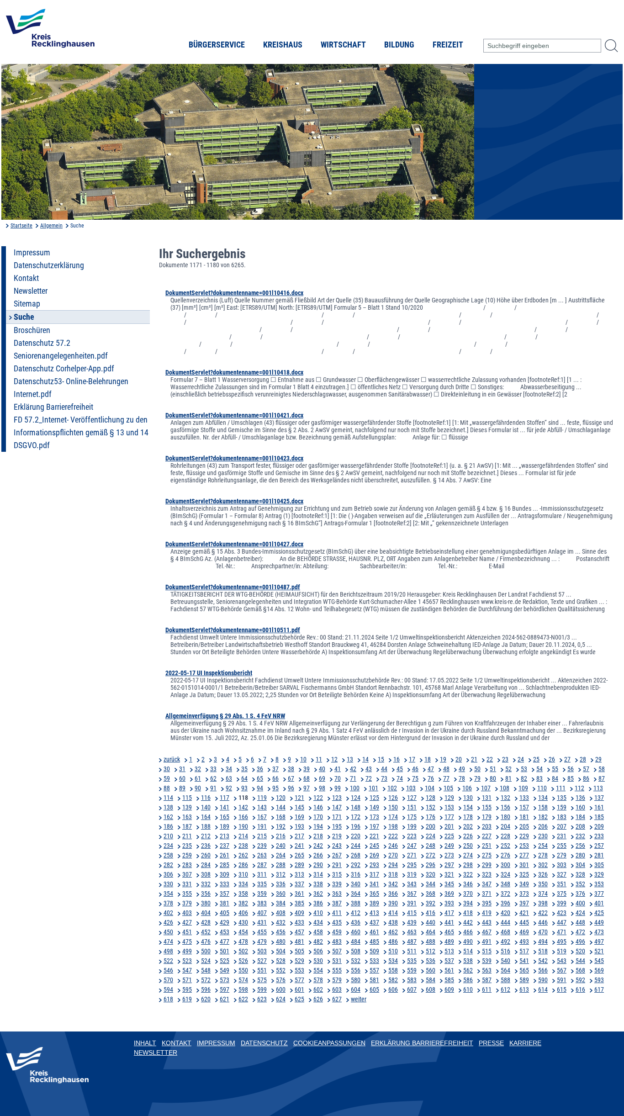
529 (299, 960)
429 (224, 922)
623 (262, 999)
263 (262, 855)
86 (586, 778)
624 (281, 999)
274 (468, 855)
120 (281, 797)
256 (580, 845)
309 (224, 874)
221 (374, 836)
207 (561, 826)
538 (468, 960)
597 (224, 989)
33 (213, 768)
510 (393, 951)
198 (393, 826)
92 (229, 788)
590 (543, 980)
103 (411, 788)
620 (206, 999)
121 (299, 797)
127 (412, 797)
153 (449, 807)
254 (543, 845)
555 (337, 970)
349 (524, 884)
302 (543, 864)
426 (168, 922)
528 (281, 960)
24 (521, 759)
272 (430, 855)
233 (599, 836)
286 (243, 864)
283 (187, 864)
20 (458, 759)
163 (187, 816)
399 (561, 903)
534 (393, 960)
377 (599, 893)
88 (167, 788)
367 (412, 893)
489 (449, 941)
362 (318, 893)
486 (393, 941)
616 (580, 989)
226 (468, 836)
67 (291, 778)
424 (580, 912)
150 (393, 807)
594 (168, 989)
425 (599, 912)
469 (524, 932)
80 (493, 778)
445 (524, 922)
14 (365, 759)
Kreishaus (282, 44)
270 (393, 855)
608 (430, 989)
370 (468, 893)
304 (580, 864)
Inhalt (145, 1043)
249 (449, 845)
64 (244, 778)
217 (299, 836)
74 (400, 778)
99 (337, 788)
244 (355, 845)
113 (598, 788)
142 (243, 807)
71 (353, 778)
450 (168, 932)
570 (168, 980)
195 (337, 826)
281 (599, 855)
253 (524, 845)
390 (393, 903)
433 (299, 922)
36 (260, 768)
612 (505, 989)
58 (601, 768)
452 (206, 932)
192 (281, 826)
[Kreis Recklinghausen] (50, 31)
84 (555, 778)
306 (168, 874)
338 (318, 884)
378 (168, 903)
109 (523, 788)
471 (561, 932)
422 (543, 912)
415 (412, 912)
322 (468, 874)
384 (281, 903)
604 (355, 989)
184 (580, 816)
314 (318, 874)
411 (337, 912)
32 (198, 768)
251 (487, 845)
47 (431, 768)
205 (524, 826)
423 (561, 912)
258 (168, 855)
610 (468, 989)
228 (505, 836)
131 (487, 797)
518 (543, 951)
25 (536, 759)
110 (542, 788)
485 (374, 941)
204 (505, 826)
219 (337, 836)
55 (555, 768)
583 (412, 980)
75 (415, 778)
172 (355, 816)
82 (524, 778)
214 (243, 836)
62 (213, 778)
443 (487, 922)
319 (412, 874)
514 (468, 951)
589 (524, 980)
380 (206, 903)
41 (337, 768)
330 (168, 884)
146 (318, 807)
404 (206, 912)
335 (262, 884)
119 (262, 797)
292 (355, 864)
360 (281, 893)
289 (299, 864)
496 (580, 941)
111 (561, 788)
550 (243, 970)
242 (318, 845)
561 (449, 970)
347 (487, 884)
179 (487, 816)
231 (561, 836)
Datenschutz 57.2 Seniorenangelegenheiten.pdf (61, 349)
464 (430, 932)
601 (299, 989)
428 (206, 922)
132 (505, 797)
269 (374, 855)
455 (262, 932)
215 (262, 836)
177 (449, 816)
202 (468, 826)
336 (281, 884)
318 (393, 874)
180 (505, 816)
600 (281, 989)
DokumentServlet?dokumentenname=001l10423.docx (234, 458)
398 (543, 903)
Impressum (32, 252)
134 (543, 797)
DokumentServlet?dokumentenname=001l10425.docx (234, 501)
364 (355, 893)
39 (306, 768)
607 (412, 989)
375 (561, 893)
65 (260, 778)
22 (490, 759)
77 (446, 778)
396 (505, 903)
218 (318, 836)
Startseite (21, 225)
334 (243, 884)
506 (318, 951)
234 (168, 845)
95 (275, 788)
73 (384, 778)
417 (449, 912)
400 (580, 903)
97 (306, 788)
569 (599, 970)
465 (449, 932)
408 (281, 912)
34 (229, 768)
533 (374, 960)
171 (337, 816)
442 (468, 922)
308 (206, 874)
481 (299, 941)
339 (337, 884)
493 (524, 941)
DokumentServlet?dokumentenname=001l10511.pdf (232, 630)
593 (599, 980)
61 (198, 778)
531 (337, 960)
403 (187, 912)
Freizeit (448, 44)
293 (374, 864)
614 (543, 989)
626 (318, 999)
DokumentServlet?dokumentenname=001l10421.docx (234, 415)
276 (505, 855)
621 (224, 999)
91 (213, 788)
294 (393, 864)
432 (281, 922)
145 (299, 807)
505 (299, 951)
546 (168, 970)
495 (561, 941)
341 (374, 884)
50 (477, 768)
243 (337, 845)
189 (224, 826)
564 (505, 970)
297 (449, 864)
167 (262, 816)
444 (505, 922)
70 (337, 778)
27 (567, 759)
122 (318, 797)
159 (561, 807)
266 (318, 855)
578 (318, 980)
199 (412, 826)
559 (412, 970)
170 (318, 816)
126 (393, 797)
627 (337, 999)
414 (393, 912)
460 (355, 932)
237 (224, 845)
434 (318, 922)
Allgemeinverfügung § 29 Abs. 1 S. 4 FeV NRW (225, 715)
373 (524, 893)
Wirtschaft (343, 44)
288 (281, 864)
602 (318, 989)
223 (412, 836)
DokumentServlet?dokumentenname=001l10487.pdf (232, 587)
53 (524, 768)
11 (319, 759)
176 (430, 816)
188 (206, 826)
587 (487, 980)
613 (524, 989)
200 (430, 826)
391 (412, 903)
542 (543, 960)
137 (599, 797)
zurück (172, 759)
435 (337, 922)
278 (543, 855)
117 (224, 797)
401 (599, 903)
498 (168, 951)
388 (355, 903)
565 (524, 970)
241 (299, 845)
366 (393, 893)
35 (244, 768)
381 (224, 903)
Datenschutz (264, 1043)
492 (505, 941)
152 (430, 807)
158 (543, 807)
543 (561, 960)
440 (430, 922)
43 (368, 768)
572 (206, 980)
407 (262, 912)
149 (374, 807)
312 (281, 874)
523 (187, 960)
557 (374, 970)
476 (206, 941)
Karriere (525, 1043)
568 (580, 970)
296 (430, 864)
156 (505, 807)
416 (430, 912)
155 (487, 807)
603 (337, 989)
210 (168, 836)
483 (337, 941)
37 (275, 768)
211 (187, 836)
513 (449, 951)
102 (392, 788)
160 (580, 807)
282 (168, 864)
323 (487, 874)
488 (430, 941)
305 (599, 864)
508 (355, 951)
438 (393, 922)
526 (243, 960)
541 (524, 960)
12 (334, 759)
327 (561, 874)
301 (524, 864)
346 (468, 884)
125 (374, 797)
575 (262, 980)
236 (206, 845)
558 (393, 970)
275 (487, 855)
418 (468, 912)
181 (524, 816)
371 (487, 893)
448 (580, 922)
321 (449, 874)
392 (430, 903)
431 (262, 922)
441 (449, 922)
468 (505, 932)
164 (206, 816)
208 (580, 826)
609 (449, 989)
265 (299, 855)
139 (187, 807)
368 (430, 893)
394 (468, 903)
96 (291, 788)
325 (524, 874)
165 (224, 816)
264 (281, 855)
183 (561, 816)
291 (337, 864)
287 (262, 864)
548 (206, 970)
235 (187, 845)
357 (224, 893)
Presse (491, 1043)
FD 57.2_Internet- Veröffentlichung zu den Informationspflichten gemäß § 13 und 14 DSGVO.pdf (81, 432)
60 (182, 778)
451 (187, 932)
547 (187, 970)
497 (599, 941)
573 (224, 980)
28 (583, 759)
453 (224, 932)
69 (322, 778)
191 (262, 826)
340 (355, 884)
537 (449, 960)
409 (299, 912)
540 (505, 960)
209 (599, 826)
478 (243, 941)
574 (243, 980)
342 (393, 884)
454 (243, 932)
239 (262, 845)
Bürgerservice (217, 44)
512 (430, 951)
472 (580, 932)
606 (393, 989)
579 (337, 980)
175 (412, 816)
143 (262, 807)
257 (599, 845)
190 (243, 826)
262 (243, 855)
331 (187, 884)
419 (487, 912)
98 (322, 788)
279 (561, 855)
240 (281, 845)
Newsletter (31, 291)
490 (468, 941)
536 (430, 960)
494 (543, 941)
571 (187, 980)
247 (412, 845)
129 (449, 797)
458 (318, 932)
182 (543, 816)
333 (224, 884)
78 (462, 778)
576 (281, 980)
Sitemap (27, 303)
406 (243, 912)
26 (552, 759)
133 (524, 797)
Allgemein (51, 225)
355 (187, 893)
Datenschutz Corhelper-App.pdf (64, 368)
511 (412, 951)
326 (543, 874)
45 (400, 768)
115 (187, 797)
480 (281, 941)
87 (601, 778)
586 (468, 980)
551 (262, 970)
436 (355, 922)
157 (524, 807)
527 (262, 960)
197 (374, 826)
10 (303, 759)
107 (486, 788)
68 (306, 778)
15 (381, 759)
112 (579, 788)
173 (374, 816)
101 (373, 788)
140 (206, 807)
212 (206, 836)
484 (355, 941)
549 (224, 970)
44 (384, 768)
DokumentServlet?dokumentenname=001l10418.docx (234, 372)
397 (524, 903)
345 (449, 884)
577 (299, 980)
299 (487, 864)
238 (243, 845)
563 (487, 970)
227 (487, 836)
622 (243, 999)
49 (462, 768)
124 (355, 797)
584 (430, 980)
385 (299, 903)
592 (580, 980)
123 (337, 797)
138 (168, 807)
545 (599, 960)
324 (505, 874)
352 (580, 884)
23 (505, 759)
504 (281, 951)
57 (586, 768)
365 (374, 893)
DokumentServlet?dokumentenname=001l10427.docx (234, 544)
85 (570, 778)
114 (168, 797)
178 (468, 816)
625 (299, 999)
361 (299, 893)
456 (281, 932)
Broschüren (32, 330)
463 (412, 932)
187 (187, 826)
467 (487, 932)
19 (443, 759)
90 (198, 788)
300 (505, 864)
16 (396, 759)
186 (168, 826)
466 (468, 932)
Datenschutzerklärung (49, 265)
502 (243, 951)
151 (412, 807)
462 (393, 932)
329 (599, 874)
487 (412, 941)
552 (281, 970)
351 (561, 884)
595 (187, 989)
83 (539, 778)
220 (355, 836)
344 (430, 884)
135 (561, 797)
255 (561, 845)
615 (561, 989)
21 (474, 759)
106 (467, 788)
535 (412, 960)
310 (243, 874)
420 (505, 912)
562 (468, 970)
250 (468, 845)
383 (262, 903)
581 (374, 980)
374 (543, 893)
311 (262, 874)
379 (187, 903)
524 (206, 960)
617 (599, 989)
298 (468, 864)
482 (318, 941)
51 (493, 768)
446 (543, 922)
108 (504, 788)
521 (599, 951)
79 (477, 778)
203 (487, 826)
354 (168, 893)
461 (374, 932)
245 (374, 845)
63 (229, 778)
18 (427, 759)
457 (299, 932)
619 (187, 999)
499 (187, 951)
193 (299, 826)
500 (206, 951)
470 (543, 932)
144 (281, 807)
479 (262, 941)
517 (524, 951)
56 (570, 768)
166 (243, 816)
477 (224, 941)
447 (561, 922)
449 (599, 922)
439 (412, 922)
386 (318, 903)
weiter (358, 999)
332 (206, 884)
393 (449, 903)
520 (580, 951)
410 (318, 912)
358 (243, 893)
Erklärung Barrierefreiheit (53, 407)
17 (412, 759)
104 (429, 788)
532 (355, 960)
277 (524, 855)
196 (355, 826)
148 (355, 807)
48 (446, 768)
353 (599, 884)
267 (337, 855)
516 (505, 951)
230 (543, 836)
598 (243, 989)
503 (262, 951)
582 (393, 980)
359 (262, 893)
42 (353, 768)
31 (182, 768)
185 (599, 816)
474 (168, 941)
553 (299, 970)
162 (168, 816)
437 (374, 922)
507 (337, 951)
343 (412, 884)
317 (374, 874)
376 (580, 893)
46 (415, 768)
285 (224, 864)
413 (374, 912)
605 (374, 989)
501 (224, 951)
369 (449, 893)
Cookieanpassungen (329, 1043)
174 (393, 816)
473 (599, 932)
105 (448, 788)
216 (281, 836)
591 (561, 980)
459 (337, 932)
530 (318, 960)
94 (260, 788)
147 (337, 807)
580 (355, 980)
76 (431, 778)
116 (206, 797)
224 (430, 836)
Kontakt (26, 278)
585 (449, 980)
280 (580, 855)
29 (598, 759)
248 (430, 845)
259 (187, 855)
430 (243, 922)
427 (187, 922)
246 (393, 845)
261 (224, 855)
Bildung (399, 44)
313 (299, 874)
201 (449, 826)
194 (318, 826)
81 (508, 778)
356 (206, 893)
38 (291, 768)
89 (182, 788)
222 (393, 836)
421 (524, 912)
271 (412, 855)
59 (167, 778)
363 (337, 893)
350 (543, 884)
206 (543, 826)
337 (299, 884)
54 (539, 768)
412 (355, 912)
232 (580, 836)
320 (430, 874)
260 (206, 855)
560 (430, 970)
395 (487, 903)
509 (374, 951)
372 (505, 893)
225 (449, 836)
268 (355, 855)
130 (468, 797)
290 (318, 864)
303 (561, 864)
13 (350, 759)
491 (487, 941)
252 (505, 845)
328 (580, 874)
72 (368, 778)
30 (167, 768)
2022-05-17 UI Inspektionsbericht (208, 673)
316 (355, 874)
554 (318, 970)
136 (580, 797)
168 (281, 816)
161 (599, 807)
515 (487, 951)
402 (168, 912)
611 (487, 989)
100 (355, 788)
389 (374, 903)
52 (508, 768)
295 (412, 864)
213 (224, 836)
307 (187, 874)
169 (299, 816)
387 (337, 903)
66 (275, 778)
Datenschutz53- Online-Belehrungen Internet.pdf (71, 388)
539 (487, 960)
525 (224, 960)
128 (430, 797)
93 (244, 788)
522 (168, 960)
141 (224, 807)
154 (468, 807)
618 (168, 999)
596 (206, 989)
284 (206, 864)
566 (543, 970)
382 (243, 903)
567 (561, 970)
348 (505, 884)
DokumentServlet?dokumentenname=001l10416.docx (234, 292)
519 (561, 951)
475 (187, 941)
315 (337, 874)
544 (580, 960)
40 (322, 768)
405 (224, 912)
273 (449, 855)
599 (262, 989)
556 (355, 970)
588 (505, 980)
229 (524, 836)
